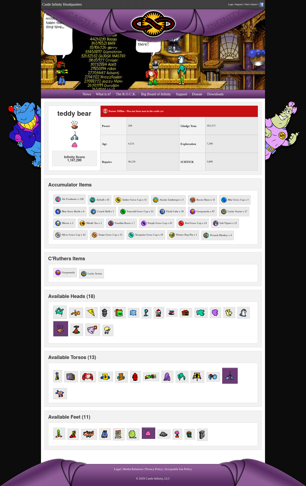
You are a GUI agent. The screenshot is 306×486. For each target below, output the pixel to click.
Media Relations (133, 469)
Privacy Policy (154, 469)
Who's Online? (251, 4)
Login (230, 4)
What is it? (103, 94)
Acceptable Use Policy (178, 469)
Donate (197, 94)
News (87, 94)
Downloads (215, 94)
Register (239, 4)
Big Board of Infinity (156, 94)
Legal (117, 469)
